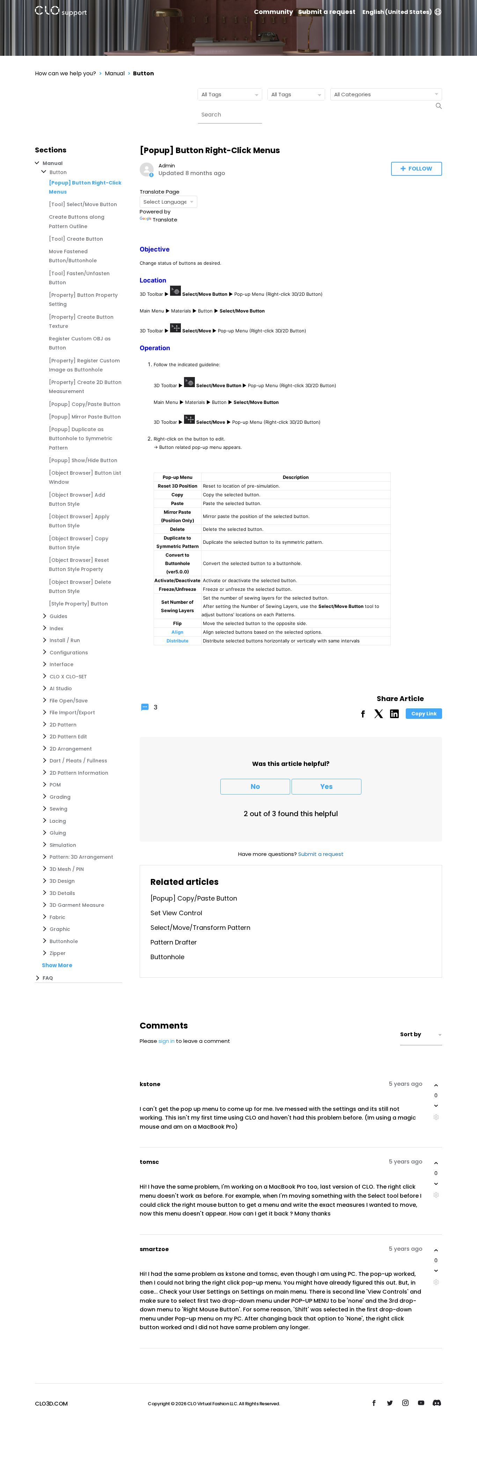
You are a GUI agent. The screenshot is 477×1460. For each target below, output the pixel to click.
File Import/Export (72, 712)
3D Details (62, 893)
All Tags (211, 94)
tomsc (149, 1162)
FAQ (48, 977)
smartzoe (154, 1249)
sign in (167, 1041)
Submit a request (326, 11)
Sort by (410, 1034)
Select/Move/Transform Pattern (200, 927)
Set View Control (176, 913)
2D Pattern (63, 724)
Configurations (69, 652)
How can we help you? (65, 73)
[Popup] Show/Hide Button (83, 460)
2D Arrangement (71, 748)
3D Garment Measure (77, 905)
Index (56, 628)
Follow (420, 169)
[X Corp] (378, 716)
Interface (61, 664)
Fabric (57, 917)
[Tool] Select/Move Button (83, 204)
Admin (167, 165)
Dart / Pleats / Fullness (78, 760)
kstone (150, 1084)
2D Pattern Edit (68, 736)
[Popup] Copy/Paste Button (84, 404)
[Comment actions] (436, 1117)
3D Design (62, 881)
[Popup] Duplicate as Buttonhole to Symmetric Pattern (80, 438)
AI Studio (61, 688)
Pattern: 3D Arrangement (81, 856)
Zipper (58, 953)
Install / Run (65, 640)
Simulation (63, 845)
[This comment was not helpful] (436, 1105)
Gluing (58, 832)
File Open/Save (69, 700)
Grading (60, 796)
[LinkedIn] (394, 716)
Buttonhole (64, 941)
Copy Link (424, 713)
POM (55, 784)
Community (273, 11)
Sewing (58, 808)
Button (143, 73)
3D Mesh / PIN (67, 869)
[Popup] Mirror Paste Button (85, 416)
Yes (326, 786)
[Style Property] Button (78, 603)
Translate (165, 219)
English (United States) (397, 12)
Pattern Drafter (174, 942)
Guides (58, 616)
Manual (115, 73)
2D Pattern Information (79, 772)
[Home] (61, 12)
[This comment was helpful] (436, 1085)
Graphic (60, 929)
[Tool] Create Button (76, 238)
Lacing (58, 821)
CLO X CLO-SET (68, 676)
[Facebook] (363, 716)
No (255, 786)
